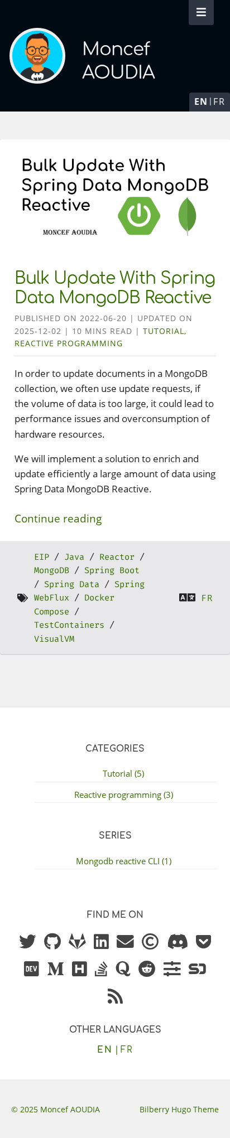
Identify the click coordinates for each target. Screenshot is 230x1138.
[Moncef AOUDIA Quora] (123, 969)
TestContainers (69, 625)
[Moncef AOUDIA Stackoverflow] (101, 969)
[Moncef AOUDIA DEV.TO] (31, 969)
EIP (41, 557)
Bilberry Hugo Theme (179, 1109)
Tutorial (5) (123, 773)
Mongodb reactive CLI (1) (123, 860)
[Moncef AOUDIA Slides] (172, 969)
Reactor (117, 557)
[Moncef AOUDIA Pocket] (203, 942)
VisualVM (54, 639)
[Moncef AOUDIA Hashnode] (79, 969)
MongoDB (51, 570)
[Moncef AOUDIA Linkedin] (101, 942)
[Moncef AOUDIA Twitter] (27, 942)
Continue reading (58, 518)
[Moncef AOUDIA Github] (52, 942)
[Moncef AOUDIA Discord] (177, 942)
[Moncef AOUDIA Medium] (55, 969)
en (201, 101)
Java (74, 557)
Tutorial (163, 331)
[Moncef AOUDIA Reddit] (147, 969)
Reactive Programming (69, 343)
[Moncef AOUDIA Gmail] (125, 942)
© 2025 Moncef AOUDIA (55, 1109)
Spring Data (71, 584)
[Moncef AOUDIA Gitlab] (77, 942)
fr (219, 101)
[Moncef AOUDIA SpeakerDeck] (197, 969)
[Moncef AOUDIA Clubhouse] (150, 942)
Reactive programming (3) (123, 794)
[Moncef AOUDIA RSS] (115, 996)
